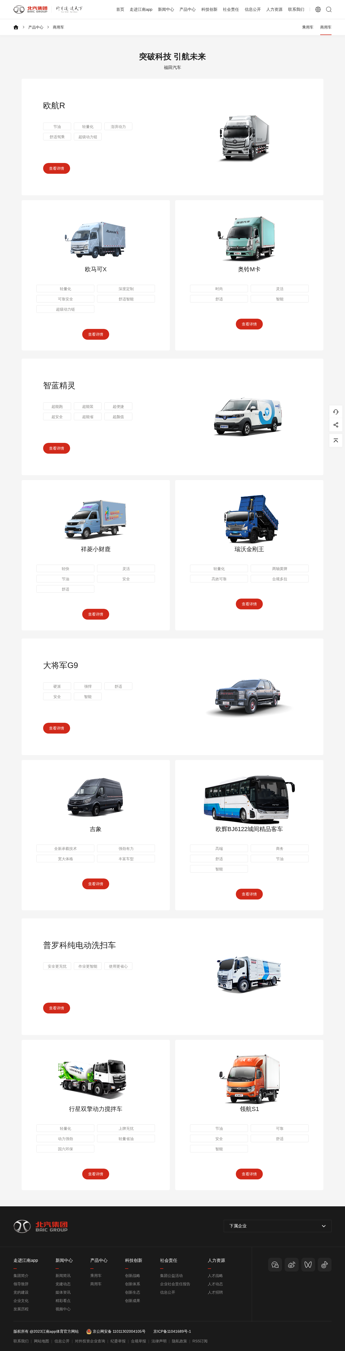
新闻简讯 (63, 1275)
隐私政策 (179, 1341)
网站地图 (41, 1341)
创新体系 (132, 1284)
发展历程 (21, 1309)
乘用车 (307, 27)
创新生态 (132, 1292)
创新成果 (132, 1300)
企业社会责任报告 (175, 1284)
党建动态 (63, 1284)
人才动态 (215, 1284)
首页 (120, 9)
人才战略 (215, 1275)
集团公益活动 (171, 1275)
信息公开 (167, 1292)
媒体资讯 (63, 1292)
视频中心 (63, 1309)
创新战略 (132, 1275)
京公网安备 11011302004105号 (119, 1331)
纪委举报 (118, 1341)
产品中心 (35, 27)
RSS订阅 (200, 1341)
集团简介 (21, 1275)
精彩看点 (63, 1300)
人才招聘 (215, 1292)
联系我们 (296, 9)
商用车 (58, 27)
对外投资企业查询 (90, 1341)
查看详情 (56, 168)
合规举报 (138, 1341)
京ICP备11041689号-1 (172, 1331)
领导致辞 (21, 1284)
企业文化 (21, 1300)
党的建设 (21, 1292)
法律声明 (159, 1341)
